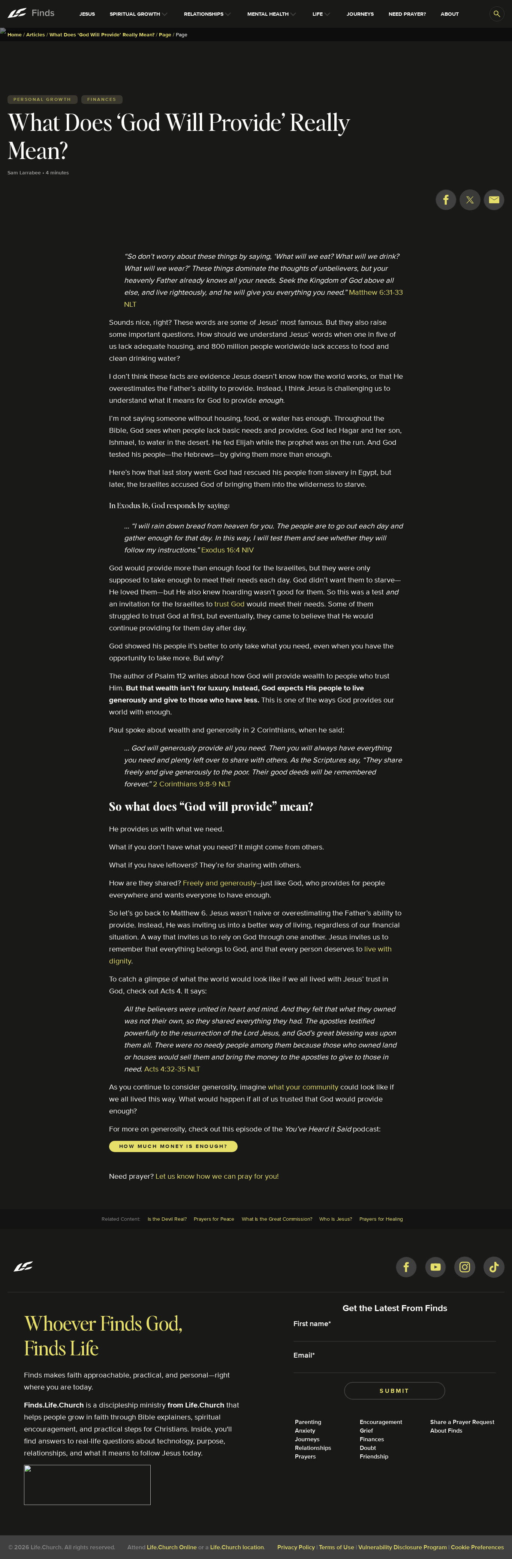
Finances (372, 1439)
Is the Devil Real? (167, 1219)
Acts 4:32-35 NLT (172, 1068)
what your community (303, 1086)
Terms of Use (336, 1547)
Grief (366, 1430)
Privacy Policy (296, 1547)
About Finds (446, 1430)
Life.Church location (237, 1547)
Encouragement (381, 1422)
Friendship (374, 1456)
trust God (229, 603)
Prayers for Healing (381, 1219)
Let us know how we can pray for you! (217, 1175)
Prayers (305, 1456)
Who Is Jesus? (335, 1219)
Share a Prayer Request (462, 1422)
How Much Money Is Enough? (173, 1146)
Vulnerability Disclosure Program (402, 1547)
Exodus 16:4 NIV (227, 549)
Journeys (307, 1439)
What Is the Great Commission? (277, 1219)
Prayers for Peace (214, 1219)
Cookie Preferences (477, 1547)
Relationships (313, 1447)
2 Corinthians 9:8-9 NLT (192, 783)
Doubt (368, 1447)
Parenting (308, 1422)
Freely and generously (219, 882)
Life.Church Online (172, 1547)
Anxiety (305, 1430)
